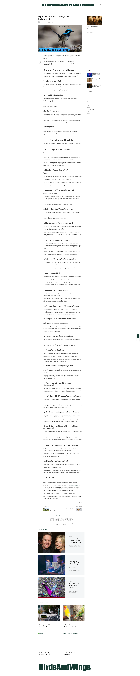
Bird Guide (70, 536)
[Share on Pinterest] (40, 62)
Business (88, 97)
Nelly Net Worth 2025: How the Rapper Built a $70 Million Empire (96, 85)
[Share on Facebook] (40, 56)
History (88, 107)
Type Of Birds (89, 117)
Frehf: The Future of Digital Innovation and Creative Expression (96, 74)
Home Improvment (90, 109)
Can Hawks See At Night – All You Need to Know (45, 653)
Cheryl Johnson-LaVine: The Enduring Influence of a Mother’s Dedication (97, 80)
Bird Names (89, 96)
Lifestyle (88, 113)
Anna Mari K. (42, 22)
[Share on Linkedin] (40, 66)
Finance (88, 101)
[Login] (98, 5)
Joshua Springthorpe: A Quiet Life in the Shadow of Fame (93, 28)
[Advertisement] (94, 50)
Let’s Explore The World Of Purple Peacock (74, 585)
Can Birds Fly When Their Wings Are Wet (70, 653)
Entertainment (89, 99)
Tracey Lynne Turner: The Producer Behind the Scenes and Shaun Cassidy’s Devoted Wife (75, 540)
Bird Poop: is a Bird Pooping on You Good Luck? (46, 625)
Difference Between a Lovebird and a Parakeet (70, 625)
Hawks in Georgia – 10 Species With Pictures (70, 509)
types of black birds (74, 485)
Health (88, 105)
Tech (88, 115)
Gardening (89, 103)
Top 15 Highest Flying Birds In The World (55, 509)
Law (88, 111)
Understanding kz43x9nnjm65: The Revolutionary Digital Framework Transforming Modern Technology (75, 563)
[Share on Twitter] (40, 59)
